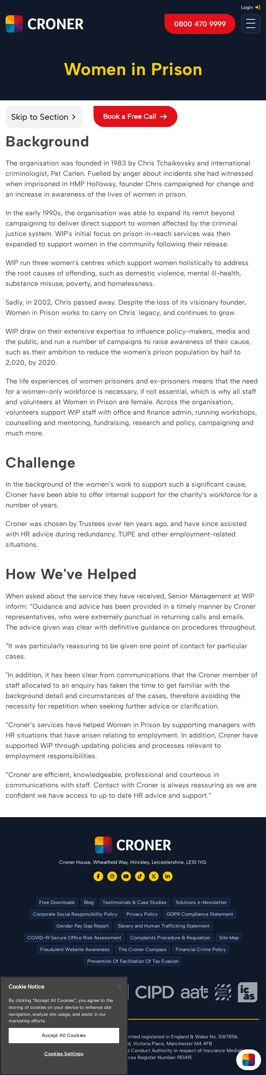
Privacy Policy (142, 914)
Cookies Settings (63, 1053)
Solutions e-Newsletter (201, 902)
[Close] (119, 986)
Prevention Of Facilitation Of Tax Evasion (133, 961)
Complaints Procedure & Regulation (170, 938)
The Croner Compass (142, 949)
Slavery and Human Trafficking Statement (164, 926)
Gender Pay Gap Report (82, 926)
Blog (89, 902)
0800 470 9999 (200, 24)
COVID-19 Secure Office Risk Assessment (74, 938)
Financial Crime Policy (201, 949)
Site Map (229, 938)
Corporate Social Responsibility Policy (75, 914)
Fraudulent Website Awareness (74, 949)
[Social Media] (98, 876)
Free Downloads (57, 902)
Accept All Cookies (64, 1035)
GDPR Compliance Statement (200, 914)
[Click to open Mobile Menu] (250, 23)
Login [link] (247, 7)
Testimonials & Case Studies (135, 902)
